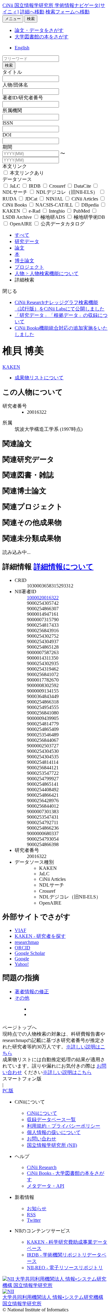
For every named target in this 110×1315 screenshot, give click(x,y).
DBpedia (90, 204)
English (22, 47)
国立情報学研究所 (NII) (52, 1145)
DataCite (82, 186)
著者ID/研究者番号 (22, 97)
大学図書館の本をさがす (41, 36)
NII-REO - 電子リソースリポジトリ (65, 1267)
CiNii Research (42, 1167)
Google (22, 958)
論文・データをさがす (39, 30)
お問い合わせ (41, 1138)
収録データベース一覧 (51, 1119)
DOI (6, 134)
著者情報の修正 (32, 991)
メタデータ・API (45, 1186)
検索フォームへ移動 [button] (68, 11)
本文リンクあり (26, 172)
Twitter (34, 1220)
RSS (31, 1214)
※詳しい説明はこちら (67, 1072)
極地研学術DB (88, 217)
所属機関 (12, 110)
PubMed (81, 211)
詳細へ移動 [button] (32, 11)
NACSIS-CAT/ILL (54, 204)
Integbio (57, 211)
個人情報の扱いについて (54, 1132)
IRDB (35, 186)
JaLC (15, 186)
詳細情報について (64, 567)
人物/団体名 (15, 84)
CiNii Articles (84, 198)
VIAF (20, 930)
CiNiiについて (42, 1113)
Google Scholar (30, 953)
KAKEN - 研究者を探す (40, 936)
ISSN (7, 123)
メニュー (13, 18)
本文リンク (14, 166)
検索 (31, 18)
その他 (22, 998)
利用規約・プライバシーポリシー (63, 1126)
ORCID (22, 947)
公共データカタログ (62, 223)
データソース (17, 179)
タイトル (12, 72)
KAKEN (11, 367)
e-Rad (35, 211)
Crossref (57, 186)
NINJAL (54, 198)
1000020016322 (43, 597)
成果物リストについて (39, 377)
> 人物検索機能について (52, 273)
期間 (7, 147)
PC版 (7, 1090)
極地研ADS (52, 217)
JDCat (31, 198)
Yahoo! (22, 964)
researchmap (27, 942)
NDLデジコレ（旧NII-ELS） (67, 192)
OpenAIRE (21, 223)
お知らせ (36, 1208)
